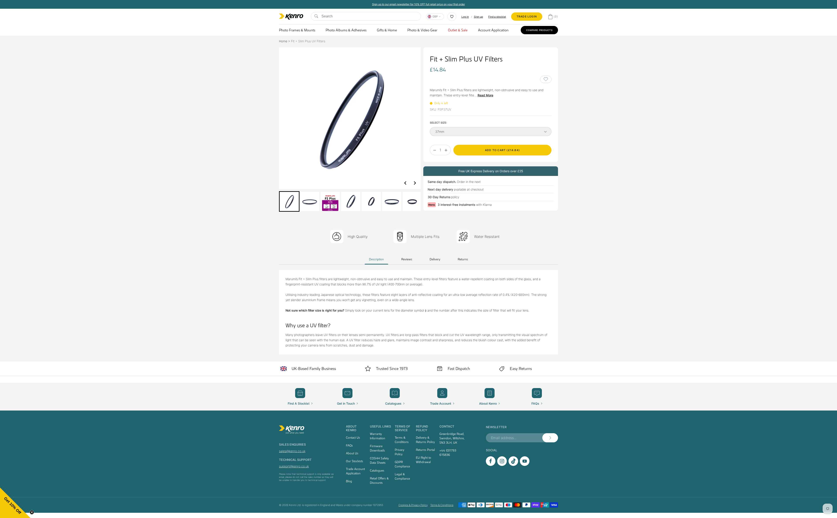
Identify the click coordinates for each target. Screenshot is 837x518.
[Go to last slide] (405, 183)
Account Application (493, 30)
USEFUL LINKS (380, 426)
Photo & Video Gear (422, 30)
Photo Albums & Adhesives (346, 30)
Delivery (435, 259)
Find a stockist (497, 16)
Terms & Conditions (402, 440)
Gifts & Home (387, 30)
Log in (465, 16)
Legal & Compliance (402, 476)
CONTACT (446, 426)
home (283, 41)
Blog (349, 481)
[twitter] (513, 465)
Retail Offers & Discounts (379, 480)
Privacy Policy (399, 452)
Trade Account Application (355, 471)
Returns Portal (425, 450)
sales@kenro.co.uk (292, 451)
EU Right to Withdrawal (423, 460)
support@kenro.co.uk (294, 466)
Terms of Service (402, 428)
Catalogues (377, 470)
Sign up (478, 16)
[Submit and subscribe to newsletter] (550, 437)
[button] (289, 201)
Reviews (406, 259)
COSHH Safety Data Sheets (379, 460)
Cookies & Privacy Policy (413, 505)
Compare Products (539, 30)
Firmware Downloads (377, 448)
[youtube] (524, 465)
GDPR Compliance (402, 464)
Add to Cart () (502, 150)
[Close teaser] (32, 512)
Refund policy (422, 428)
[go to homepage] (307, 429)
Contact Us (353, 438)
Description (376, 259)
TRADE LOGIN (527, 16)
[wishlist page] (451, 16)
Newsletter (496, 427)
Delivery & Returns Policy (425, 440)
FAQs (349, 445)
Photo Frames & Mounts (297, 30)
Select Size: (438, 122)
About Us (352, 453)
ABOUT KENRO (351, 428)
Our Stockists (354, 461)
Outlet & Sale (458, 30)
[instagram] (502, 465)
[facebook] (490, 465)
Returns (463, 259)
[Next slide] (415, 183)
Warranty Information (377, 436)
